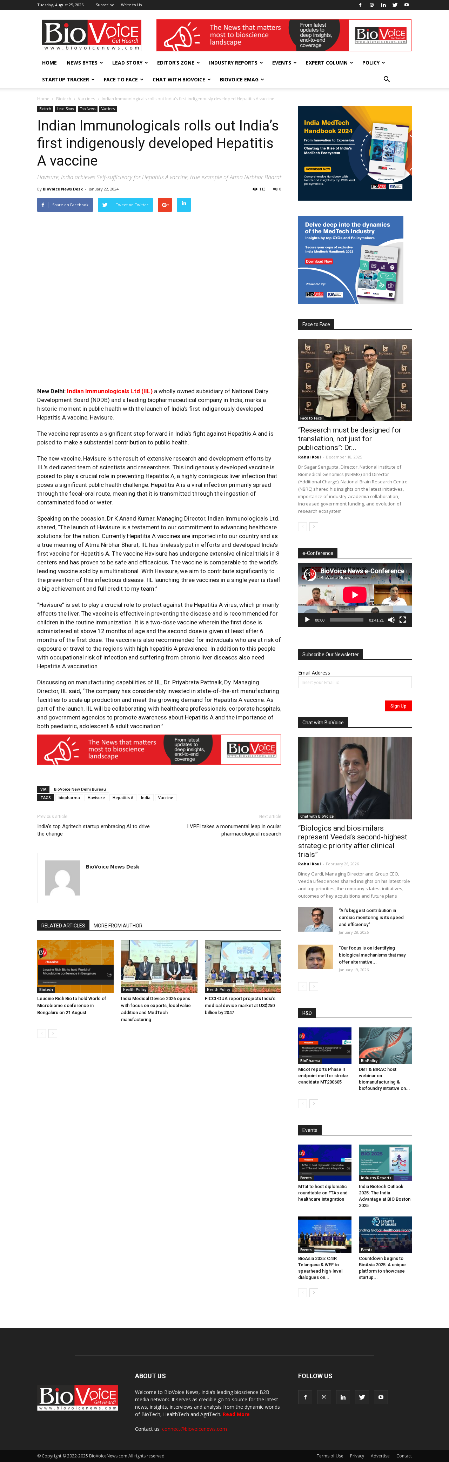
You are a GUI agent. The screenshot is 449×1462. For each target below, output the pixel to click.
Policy (371, 62)
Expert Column (327, 62)
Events (281, 62)
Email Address (314, 672)
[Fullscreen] (402, 619)
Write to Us (131, 4)
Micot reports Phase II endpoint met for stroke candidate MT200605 (323, 1076)
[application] (355, 595)
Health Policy (134, 989)
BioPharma (310, 1060)
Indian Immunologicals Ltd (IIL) (110, 391)
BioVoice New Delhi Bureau (80, 789)
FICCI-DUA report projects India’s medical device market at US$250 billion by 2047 (240, 1005)
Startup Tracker (65, 79)
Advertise (380, 1456)
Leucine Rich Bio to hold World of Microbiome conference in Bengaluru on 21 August (71, 1005)
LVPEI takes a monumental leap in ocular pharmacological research (234, 830)
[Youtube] (406, 5)
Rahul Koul (309, 457)
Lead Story (127, 62)
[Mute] (391, 619)
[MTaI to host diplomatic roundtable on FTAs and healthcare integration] (324, 1163)
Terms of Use (330, 1456)
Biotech (63, 99)
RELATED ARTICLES (63, 925)
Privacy (357, 1456)
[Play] (307, 619)
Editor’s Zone (175, 62)
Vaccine (165, 797)
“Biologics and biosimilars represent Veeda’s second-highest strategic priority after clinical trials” (352, 841)
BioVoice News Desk (63, 189)
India (145, 797)
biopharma (69, 797)
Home (49, 62)
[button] (386, 79)
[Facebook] (360, 5)
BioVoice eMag (239, 79)
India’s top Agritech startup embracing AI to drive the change (93, 830)
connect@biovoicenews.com (194, 1429)
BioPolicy (369, 1060)
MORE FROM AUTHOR (118, 925)
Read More (236, 1414)
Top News (87, 108)
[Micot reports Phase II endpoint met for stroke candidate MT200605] (324, 1045)
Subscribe (105, 4)
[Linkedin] (383, 5)
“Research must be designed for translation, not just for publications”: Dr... (349, 439)
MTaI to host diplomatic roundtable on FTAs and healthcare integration (323, 1193)
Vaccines (86, 99)
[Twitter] (395, 5)
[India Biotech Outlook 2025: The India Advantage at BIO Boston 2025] (385, 1163)
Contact (404, 1456)
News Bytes (82, 62)
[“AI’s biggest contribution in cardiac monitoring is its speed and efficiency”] (315, 919)
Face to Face (121, 79)
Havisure (96, 797)
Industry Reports (233, 62)
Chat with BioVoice (179, 79)
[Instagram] (372, 5)
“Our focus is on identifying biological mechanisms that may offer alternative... (372, 955)
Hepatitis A (123, 797)
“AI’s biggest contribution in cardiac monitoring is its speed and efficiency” (371, 917)
